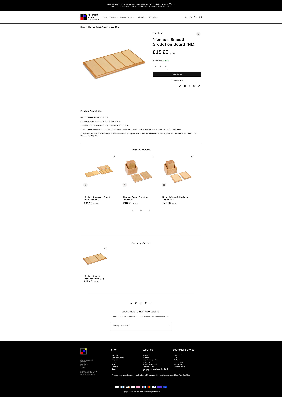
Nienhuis (115, 355)
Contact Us (177, 355)
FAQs (175, 357)
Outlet (114, 362)
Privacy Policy (178, 362)
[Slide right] (149, 210)
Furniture (115, 366)
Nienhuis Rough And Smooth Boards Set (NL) (97, 198)
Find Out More (184, 375)
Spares (114, 364)
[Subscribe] (168, 326)
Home (82, 27)
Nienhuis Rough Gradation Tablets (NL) (135, 198)
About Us (146, 355)
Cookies (176, 360)
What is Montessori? (150, 364)
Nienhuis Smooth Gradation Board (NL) (104, 27)
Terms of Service (179, 366)
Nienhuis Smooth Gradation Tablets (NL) (175, 198)
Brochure (146, 357)
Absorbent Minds (118, 357)
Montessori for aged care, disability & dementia (155, 369)
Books (114, 369)
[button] (113, 17)
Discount (115, 360)
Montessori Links (148, 366)
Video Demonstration (150, 360)
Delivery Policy (178, 364)
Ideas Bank (146, 362)
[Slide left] (132, 210)
